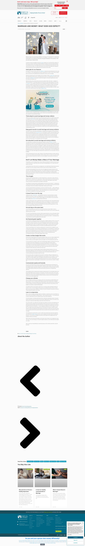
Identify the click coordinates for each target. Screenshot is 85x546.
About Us (30, 515)
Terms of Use (32, 534)
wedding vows (42, 71)
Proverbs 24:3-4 (38, 132)
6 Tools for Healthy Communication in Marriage (41, 491)
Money (35, 333)
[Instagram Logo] (62, 535)
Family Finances (23, 333)
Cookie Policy (42, 534)
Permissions (47, 534)
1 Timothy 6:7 (28, 83)
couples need (52, 75)
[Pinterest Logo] (64, 535)
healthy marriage (34, 314)
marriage (42, 62)
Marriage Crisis (31, 333)
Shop (47, 515)
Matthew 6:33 (33, 77)
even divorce (34, 198)
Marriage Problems (53, 461)
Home (19, 23)
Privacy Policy (37, 534)
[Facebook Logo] (57, 535)
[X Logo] (59, 535)
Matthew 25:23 (43, 88)
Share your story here (48, 512)
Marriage (21, 23)
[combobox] (61, 21)
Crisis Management (30, 461)
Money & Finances (63, 461)
